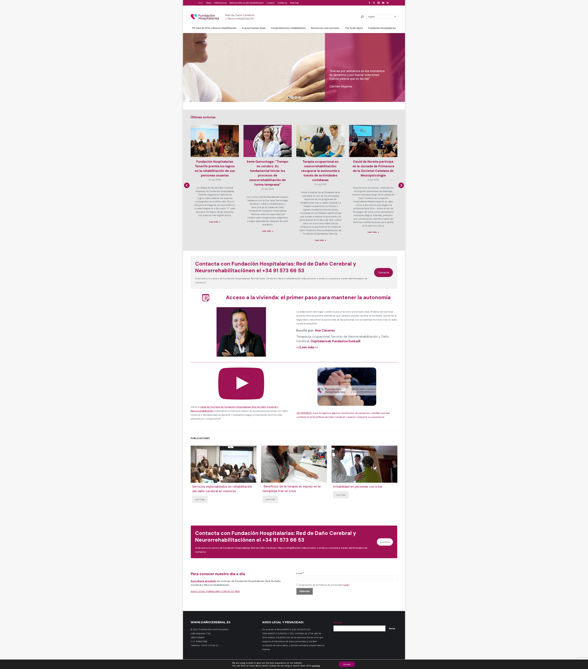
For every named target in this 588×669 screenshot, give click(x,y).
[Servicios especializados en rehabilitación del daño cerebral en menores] (223, 464)
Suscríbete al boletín (203, 581)
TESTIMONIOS (304, 413)
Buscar (392, 629)
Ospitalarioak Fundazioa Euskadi (335, 341)
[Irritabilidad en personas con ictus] (364, 464)
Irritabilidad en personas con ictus (357, 486)
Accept (347, 664)
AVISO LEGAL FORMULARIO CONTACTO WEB (215, 591)
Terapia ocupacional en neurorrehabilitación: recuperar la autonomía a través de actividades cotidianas (320, 170)
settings (316, 665)
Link (346, 585)
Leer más (213, 222)
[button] (382, 17)
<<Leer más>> (307, 347)
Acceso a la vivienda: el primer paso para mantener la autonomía (308, 297)
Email (300, 573)
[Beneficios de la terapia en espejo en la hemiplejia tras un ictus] (294, 464)
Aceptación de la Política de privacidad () (323, 585)
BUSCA (338, 622)
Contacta (383, 272)
